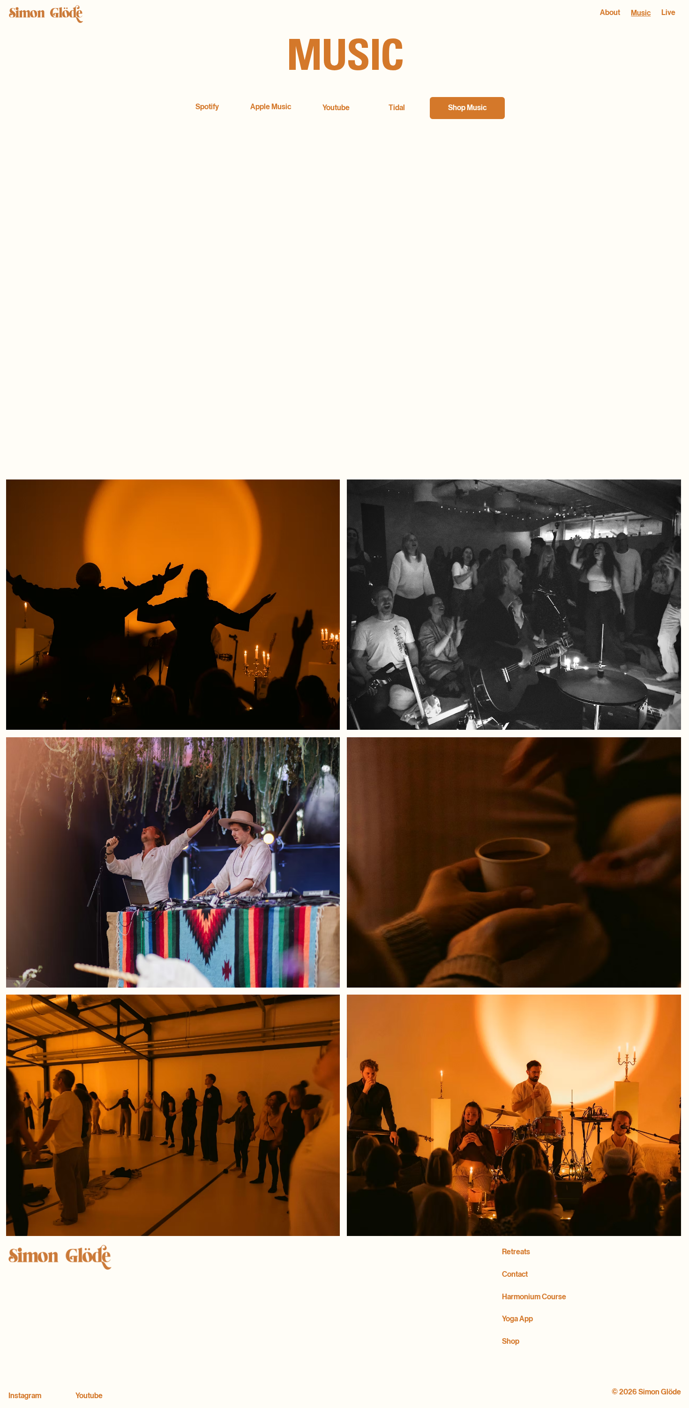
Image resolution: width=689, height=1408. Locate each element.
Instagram (24, 1395)
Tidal (397, 107)
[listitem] (173, 862)
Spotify (207, 106)
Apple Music (270, 106)
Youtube (336, 107)
